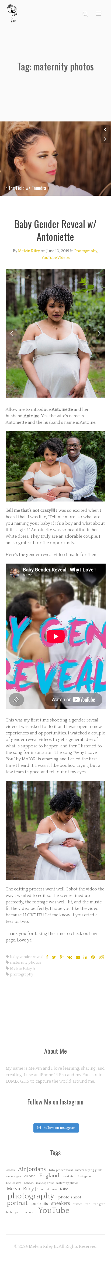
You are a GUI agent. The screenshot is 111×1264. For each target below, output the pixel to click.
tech (87, 1204)
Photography (85, 251)
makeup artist (45, 1183)
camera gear (13, 1176)
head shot (69, 1176)
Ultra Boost (27, 1212)
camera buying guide (88, 1170)
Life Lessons (14, 1183)
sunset (77, 1204)
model (45, 1189)
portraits (39, 1204)
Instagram (84, 1176)
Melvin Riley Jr (23, 968)
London (29, 1183)
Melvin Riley (29, 251)
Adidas (10, 1170)
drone (30, 1176)
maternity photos (25, 962)
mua (54, 1189)
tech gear (99, 1204)
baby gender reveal (26, 957)
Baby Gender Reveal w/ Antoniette (55, 229)
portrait (17, 1203)
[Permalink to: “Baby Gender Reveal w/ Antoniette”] (56, 333)
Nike (64, 1189)
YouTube (54, 1211)
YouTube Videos (55, 258)
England (49, 1176)
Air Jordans (32, 1169)
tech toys (12, 1212)
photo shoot (69, 1197)
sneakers (60, 1203)
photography (21, 974)
